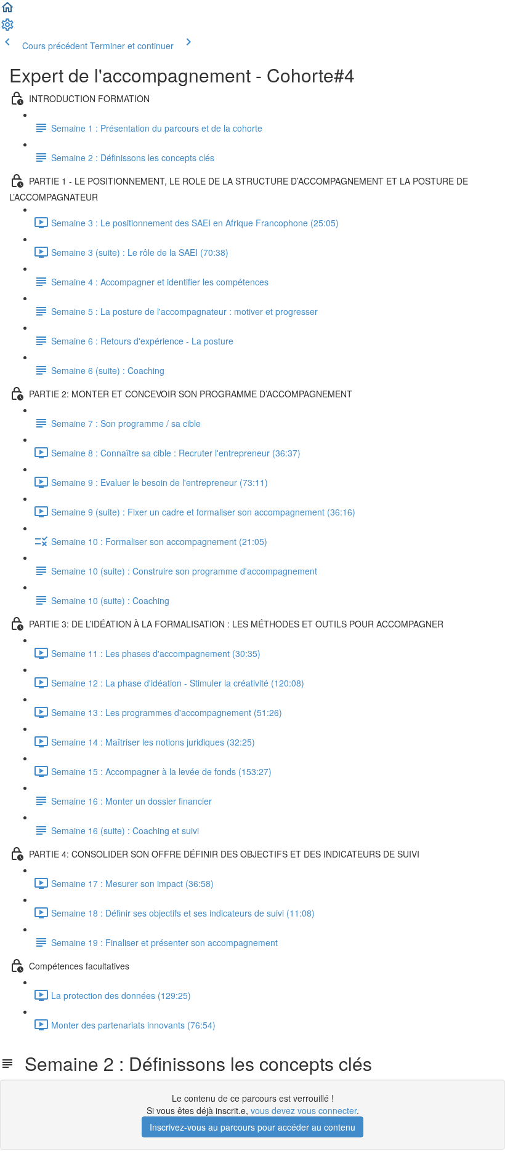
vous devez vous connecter (304, 1110)
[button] (7, 11)
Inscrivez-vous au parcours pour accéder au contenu (252, 1127)
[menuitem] (7, 28)
